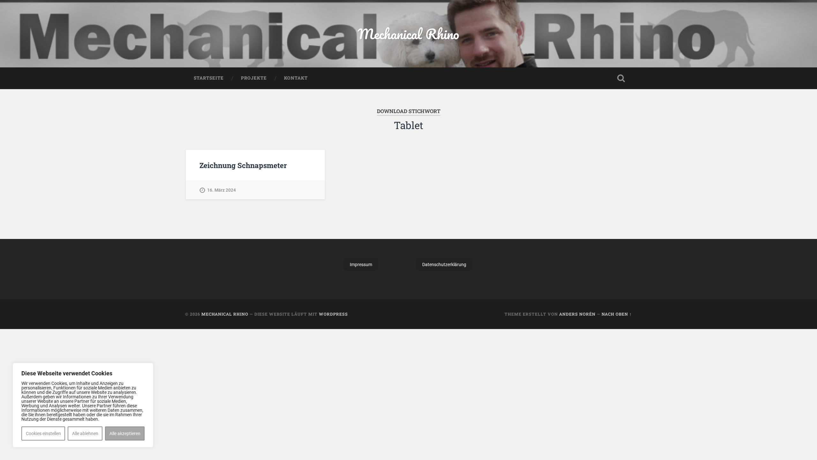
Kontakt (296, 78)
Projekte (254, 78)
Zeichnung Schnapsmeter (243, 165)
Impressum (361, 264)
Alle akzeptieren (124, 433)
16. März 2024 (221, 190)
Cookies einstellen (43, 433)
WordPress (333, 314)
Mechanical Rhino (408, 33)
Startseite (209, 78)
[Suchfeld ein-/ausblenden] (621, 78)
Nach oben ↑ (617, 314)
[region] (83, 405)
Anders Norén (577, 314)
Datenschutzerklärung (444, 264)
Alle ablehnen (85, 433)
